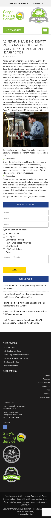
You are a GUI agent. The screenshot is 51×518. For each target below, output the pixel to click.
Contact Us (46, 386)
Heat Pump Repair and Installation (17, 355)
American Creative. (25, 514)
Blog (48, 390)
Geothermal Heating (11, 362)
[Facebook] (6, 427)
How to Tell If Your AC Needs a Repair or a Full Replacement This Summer (24, 304)
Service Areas (45, 397)
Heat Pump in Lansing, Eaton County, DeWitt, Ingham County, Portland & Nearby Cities (23, 321)
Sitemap (47, 393)
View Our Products (11, 366)
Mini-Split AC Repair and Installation (17, 358)
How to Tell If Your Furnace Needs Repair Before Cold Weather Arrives (25, 313)
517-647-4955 (14, 30)
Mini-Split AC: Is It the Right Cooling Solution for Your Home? (24, 287)
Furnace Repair (9, 347)
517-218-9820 (36, 3)
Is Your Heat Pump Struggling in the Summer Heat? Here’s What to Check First (23, 295)
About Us (46, 379)
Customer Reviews (43, 383)
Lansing (27, 496)
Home (48, 375)
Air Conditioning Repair (13, 351)
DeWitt (20, 496)
